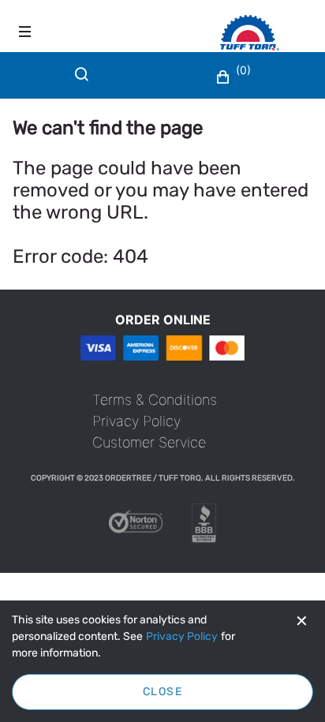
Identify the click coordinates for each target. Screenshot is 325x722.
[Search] (85, 84)
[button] (235, 77)
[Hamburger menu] (25, 31)
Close (162, 691)
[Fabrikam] (265, 32)
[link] (155, 399)
